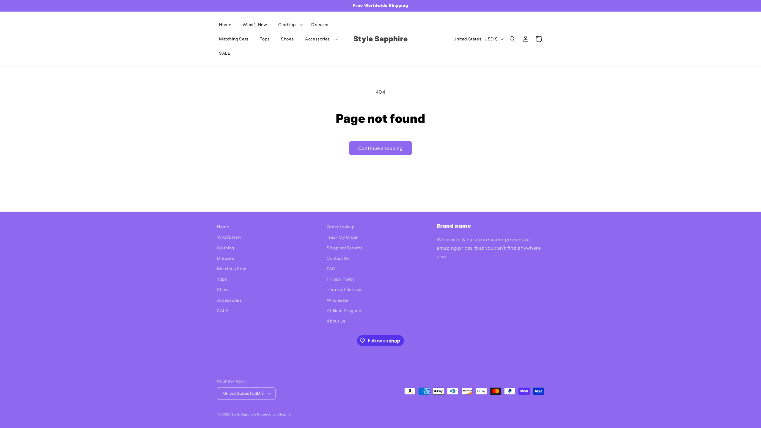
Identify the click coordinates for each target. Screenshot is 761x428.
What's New (229, 237)
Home (223, 226)
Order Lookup (340, 226)
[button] (289, 25)
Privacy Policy (340, 279)
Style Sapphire (244, 414)
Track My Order (342, 237)
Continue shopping (380, 148)
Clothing (225, 248)
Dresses (225, 258)
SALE (222, 310)
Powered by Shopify (274, 414)
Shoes (223, 289)
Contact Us (338, 258)
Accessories (229, 300)
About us (336, 321)
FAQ (331, 268)
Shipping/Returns (345, 248)
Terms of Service (344, 289)
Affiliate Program (344, 310)
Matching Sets (231, 268)
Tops (222, 279)
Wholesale (337, 300)
